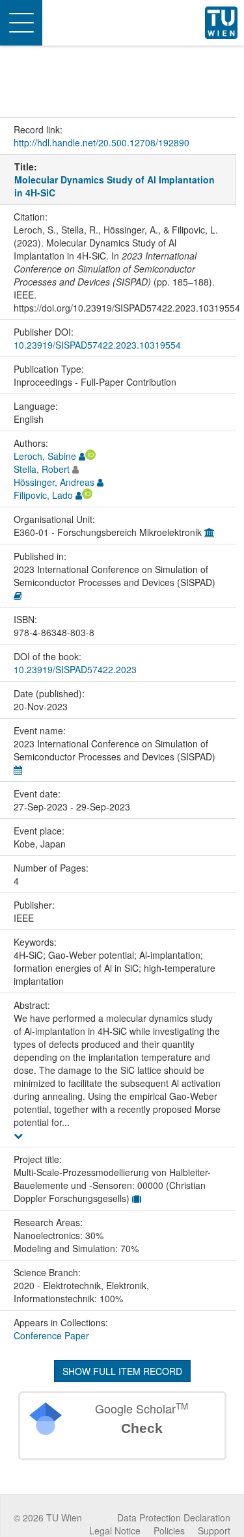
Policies (169, 1530)
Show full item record (122, 1371)
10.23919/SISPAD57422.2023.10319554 (97, 344)
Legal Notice (115, 1530)
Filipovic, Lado (43, 494)
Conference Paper (51, 1335)
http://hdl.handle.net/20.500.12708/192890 (101, 142)
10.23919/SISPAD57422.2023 (75, 669)
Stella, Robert (42, 468)
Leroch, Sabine (45, 455)
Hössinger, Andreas (54, 481)
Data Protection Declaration (173, 1517)
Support (214, 1530)
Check (142, 1428)
